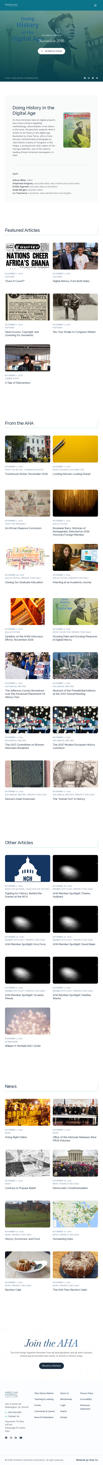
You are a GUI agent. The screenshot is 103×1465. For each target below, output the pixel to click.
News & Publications (44, 1417)
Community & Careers (44, 1411)
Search (63, 1411)
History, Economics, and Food (22, 1238)
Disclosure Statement (85, 1407)
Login (62, 1405)
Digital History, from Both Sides (71, 281)
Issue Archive (17, 78)
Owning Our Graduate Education (24, 582)
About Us (64, 1393)
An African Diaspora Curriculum (23, 528)
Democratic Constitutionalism (70, 1188)
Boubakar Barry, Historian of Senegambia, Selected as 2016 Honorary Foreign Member (71, 531)
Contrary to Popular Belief (20, 1188)
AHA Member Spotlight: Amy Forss (25, 944)
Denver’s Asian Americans (20, 798)
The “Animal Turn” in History (69, 798)
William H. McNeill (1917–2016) (23, 1045)
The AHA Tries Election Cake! (70, 1289)
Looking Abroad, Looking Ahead (71, 473)
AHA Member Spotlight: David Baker (74, 944)
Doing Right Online (16, 1137)
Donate (63, 1417)
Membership (66, 1399)
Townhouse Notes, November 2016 (26, 473)
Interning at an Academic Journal (72, 582)
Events (37, 1405)
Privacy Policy (86, 1393)
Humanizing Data (63, 1238)
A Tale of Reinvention (17, 382)
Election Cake (13, 1289)
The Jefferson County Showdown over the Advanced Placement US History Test (25, 694)
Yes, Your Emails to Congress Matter (74, 331)
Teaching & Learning (44, 1399)
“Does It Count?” (15, 281)
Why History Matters (44, 1393)
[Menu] (95, 5)
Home (7, 78)
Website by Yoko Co (87, 1460)
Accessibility (86, 1399)
